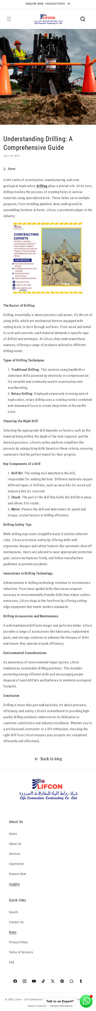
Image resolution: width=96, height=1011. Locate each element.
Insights (14, 884)
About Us (15, 844)
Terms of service (37, 1006)
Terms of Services (21, 952)
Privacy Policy (18, 942)
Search (13, 912)
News (12, 932)
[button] (9, 19)
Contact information (61, 1006)
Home (13, 834)
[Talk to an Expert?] (86, 1001)
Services (14, 854)
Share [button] (12, 169)
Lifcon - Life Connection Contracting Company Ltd (42, 999)
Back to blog (51, 758)
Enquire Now (17, 874)
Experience (16, 864)
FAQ (11, 962)
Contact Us (16, 922)
